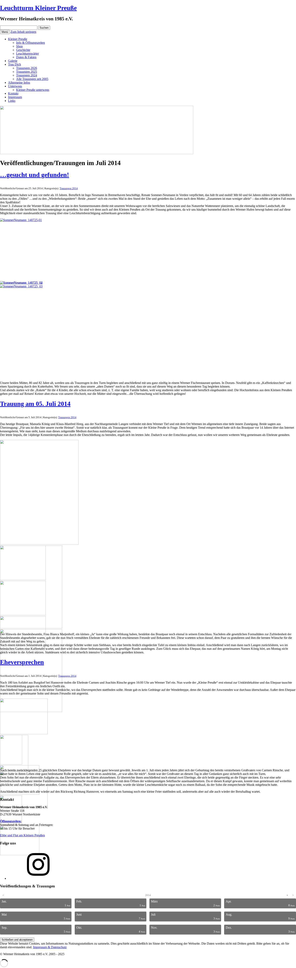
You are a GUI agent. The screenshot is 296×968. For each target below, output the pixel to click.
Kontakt (13, 93)
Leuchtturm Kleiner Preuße (38, 7)
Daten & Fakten (26, 57)
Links (11, 100)
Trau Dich (14, 64)
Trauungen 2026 (26, 68)
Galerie (12, 60)
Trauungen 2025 (26, 71)
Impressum (15, 97)
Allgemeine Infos (19, 82)
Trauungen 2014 (69, 188)
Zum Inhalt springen (23, 31)
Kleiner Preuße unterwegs (32, 89)
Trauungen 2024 (26, 75)
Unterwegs (15, 86)
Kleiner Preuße (17, 39)
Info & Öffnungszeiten (30, 42)
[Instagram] (38, 878)
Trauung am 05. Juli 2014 (35, 403)
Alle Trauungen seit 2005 (32, 79)
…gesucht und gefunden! (34, 174)
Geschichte (23, 50)
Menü (5, 31)
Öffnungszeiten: (11, 821)
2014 (148, 895)
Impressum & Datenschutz (50, 947)
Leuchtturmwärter (27, 53)
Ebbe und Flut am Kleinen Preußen (22, 835)
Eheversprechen (22, 662)
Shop (19, 46)
